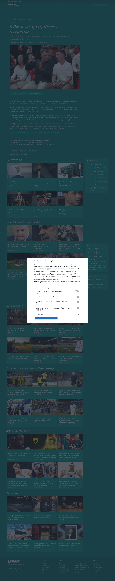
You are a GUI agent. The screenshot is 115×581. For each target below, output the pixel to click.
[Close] (84, 261)
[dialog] (57, 290)
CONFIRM (46, 318)
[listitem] (57, 288)
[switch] (77, 291)
